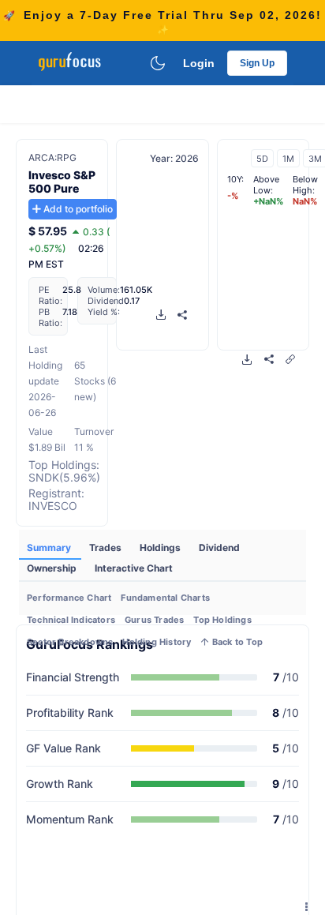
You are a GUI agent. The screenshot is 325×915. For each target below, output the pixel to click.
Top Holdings (222, 619)
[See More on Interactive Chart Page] (290, 359)
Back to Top (236, 641)
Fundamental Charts (165, 597)
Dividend (219, 547)
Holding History (156, 641)
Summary (50, 547)
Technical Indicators (71, 619)
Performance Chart (69, 597)
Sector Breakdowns (70, 641)
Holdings (161, 547)
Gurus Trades (154, 619)
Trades (106, 547)
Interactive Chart (134, 568)
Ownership (53, 568)
